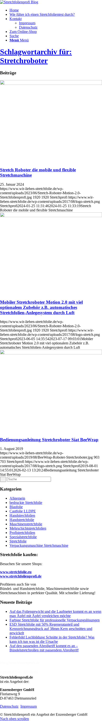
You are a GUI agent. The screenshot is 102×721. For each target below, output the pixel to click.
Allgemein (17, 498)
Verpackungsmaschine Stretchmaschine (38, 545)
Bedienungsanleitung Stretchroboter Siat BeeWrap (49, 439)
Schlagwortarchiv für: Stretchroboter (36, 56)
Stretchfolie (18, 541)
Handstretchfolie (21, 520)
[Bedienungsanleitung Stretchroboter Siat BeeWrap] (51, 353)
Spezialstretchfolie (23, 537)
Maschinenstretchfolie (25, 524)
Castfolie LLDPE (22, 511)
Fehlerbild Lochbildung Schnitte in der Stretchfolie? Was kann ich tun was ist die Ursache (51, 639)
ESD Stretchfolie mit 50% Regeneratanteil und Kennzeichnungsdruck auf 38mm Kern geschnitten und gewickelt (50, 628)
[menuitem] (55, 10)
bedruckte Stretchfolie (25, 503)
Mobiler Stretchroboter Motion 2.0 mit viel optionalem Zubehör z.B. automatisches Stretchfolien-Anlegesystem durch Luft (41, 307)
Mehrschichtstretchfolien (27, 528)
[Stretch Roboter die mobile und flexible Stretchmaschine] (51, 84)
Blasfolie (16, 507)
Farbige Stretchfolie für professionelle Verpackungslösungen (54, 620)
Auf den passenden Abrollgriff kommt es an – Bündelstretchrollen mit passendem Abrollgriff (44, 648)
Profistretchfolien (22, 533)
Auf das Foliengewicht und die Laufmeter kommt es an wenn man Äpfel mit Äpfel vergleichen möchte (55, 613)
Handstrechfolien (22, 515)
